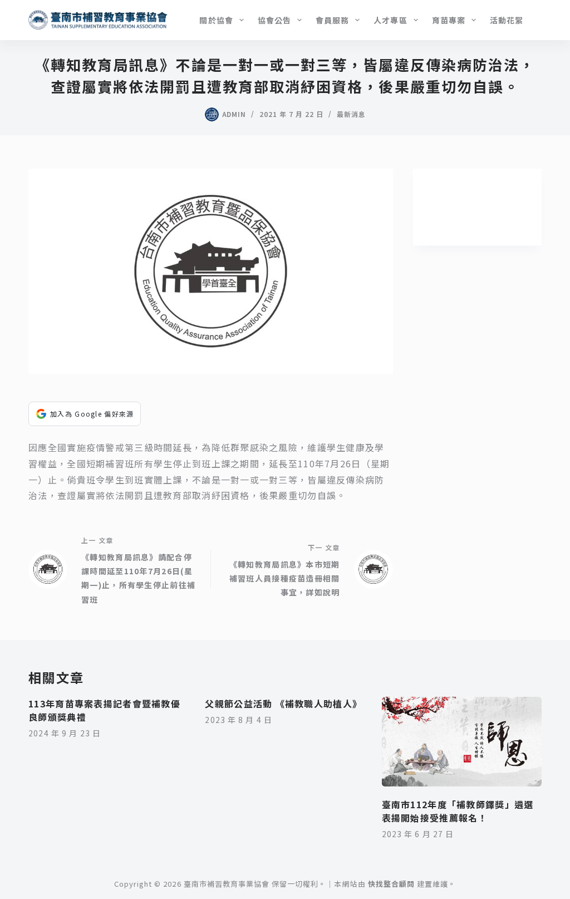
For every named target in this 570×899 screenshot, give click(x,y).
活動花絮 (506, 20)
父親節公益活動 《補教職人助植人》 (283, 703)
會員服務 (332, 20)
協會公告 (274, 20)
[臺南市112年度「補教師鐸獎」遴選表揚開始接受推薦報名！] (462, 742)
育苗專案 (448, 20)
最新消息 (351, 114)
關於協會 (216, 20)
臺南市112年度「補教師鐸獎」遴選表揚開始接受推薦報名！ (458, 811)
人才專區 (390, 20)
